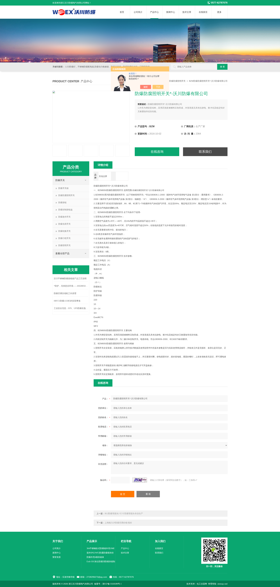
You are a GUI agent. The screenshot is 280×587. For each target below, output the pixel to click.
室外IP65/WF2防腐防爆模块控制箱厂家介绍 (100, 553)
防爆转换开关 (64, 231)
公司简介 (138, 12)
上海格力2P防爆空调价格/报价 (118, 523)
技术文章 (186, 12)
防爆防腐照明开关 (177, 81)
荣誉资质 (56, 557)
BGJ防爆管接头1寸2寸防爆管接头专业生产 (124, 513)
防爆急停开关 (64, 217)
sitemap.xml (222, 584)
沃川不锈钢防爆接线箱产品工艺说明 (70, 278)
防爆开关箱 (63, 188)
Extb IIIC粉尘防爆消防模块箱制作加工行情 (101, 562)
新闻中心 (170, 12)
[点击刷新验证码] (139, 480)
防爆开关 (60, 180)
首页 (122, 12)
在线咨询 (157, 151)
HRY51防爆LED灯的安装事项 (67, 301)
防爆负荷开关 (64, 224)
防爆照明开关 (64, 245)
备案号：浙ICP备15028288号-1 (108, 584)
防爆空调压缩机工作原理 (65, 293)
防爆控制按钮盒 (65, 210)
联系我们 (205, 151)
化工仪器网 (202, 584)
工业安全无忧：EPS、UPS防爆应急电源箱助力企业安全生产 (71, 308)
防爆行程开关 (64, 238)
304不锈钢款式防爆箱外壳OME (101, 548)
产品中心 (154, 12)
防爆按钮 (62, 202)
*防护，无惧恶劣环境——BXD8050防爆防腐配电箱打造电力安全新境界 (71, 286)
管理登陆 (212, 584)
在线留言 (203, 12)
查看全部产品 (62, 253)
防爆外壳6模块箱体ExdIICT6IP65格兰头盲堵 (98, 557)
